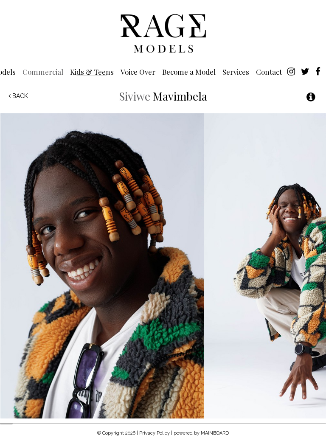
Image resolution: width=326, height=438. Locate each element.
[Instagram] (291, 71)
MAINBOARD (215, 433)
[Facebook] (317, 71)
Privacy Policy (154, 433)
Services (235, 71)
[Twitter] (305, 71)
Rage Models (163, 32)
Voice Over (138, 71)
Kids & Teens (92, 71)
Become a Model (189, 71)
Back (19, 96)
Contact (269, 71)
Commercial (42, 71)
